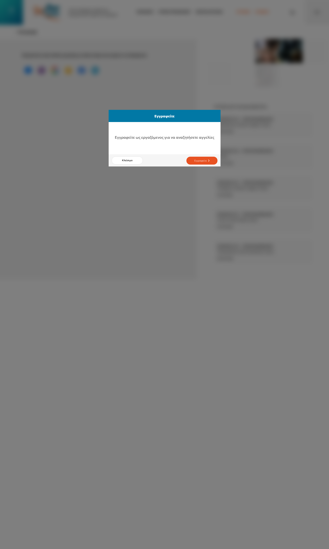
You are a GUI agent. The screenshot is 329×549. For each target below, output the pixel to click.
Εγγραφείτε (200, 160)
